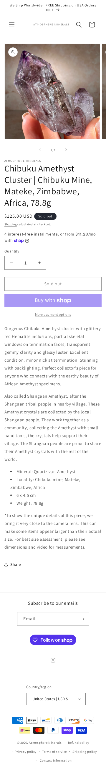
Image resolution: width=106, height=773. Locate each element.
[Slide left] (40, 149)
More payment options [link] (53, 314)
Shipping (10, 224)
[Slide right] (65, 149)
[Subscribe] (82, 619)
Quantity (11, 251)
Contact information (56, 760)
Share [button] (15, 564)
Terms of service (54, 752)
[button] (11, 24)
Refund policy (78, 743)
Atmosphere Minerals (45, 743)
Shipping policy (84, 752)
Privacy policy (26, 752)
